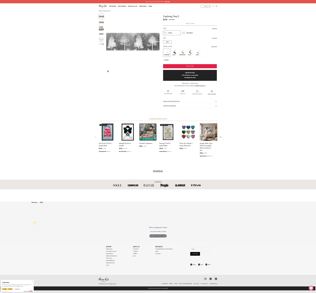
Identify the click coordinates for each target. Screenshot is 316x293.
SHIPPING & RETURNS (169, 106)
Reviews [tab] (34, 202)
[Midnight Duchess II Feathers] (127, 132)
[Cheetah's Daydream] (148, 132)
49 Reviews (209, 156)
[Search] (209, 6)
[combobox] (206, 6)
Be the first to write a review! (158, 236)
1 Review (108, 151)
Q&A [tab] (41, 202)
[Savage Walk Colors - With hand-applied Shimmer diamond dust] (208, 132)
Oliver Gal (104, 284)
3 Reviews (128, 151)
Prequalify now (202, 85)
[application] (311, 288)
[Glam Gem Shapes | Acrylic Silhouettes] (188, 132)
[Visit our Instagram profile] (205, 279)
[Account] (213, 6)
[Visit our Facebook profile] (210, 279)
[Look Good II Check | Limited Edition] (107, 132)
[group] (132, 46)
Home (100, 11)
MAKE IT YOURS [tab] (190, 23)
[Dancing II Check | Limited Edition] (168, 132)
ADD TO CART (190, 66)
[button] (220, 137)
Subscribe (195, 254)
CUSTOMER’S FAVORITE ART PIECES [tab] (158, 119)
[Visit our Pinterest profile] (216, 279)
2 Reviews (169, 151)
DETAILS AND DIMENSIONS (171, 101)
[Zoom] (107, 71)
